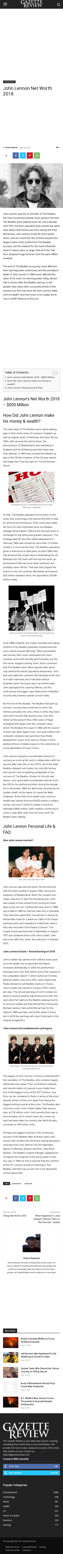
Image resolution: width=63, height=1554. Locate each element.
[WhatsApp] (37, 155)
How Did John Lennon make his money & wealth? (29, 382)
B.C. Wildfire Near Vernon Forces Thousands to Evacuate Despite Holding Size (37, 1401)
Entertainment (9, 82)
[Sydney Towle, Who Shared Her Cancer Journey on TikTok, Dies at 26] (10, 1372)
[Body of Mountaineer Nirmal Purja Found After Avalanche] (10, 1387)
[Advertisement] (31, 42)
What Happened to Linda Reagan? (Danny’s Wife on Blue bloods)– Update (47, 1219)
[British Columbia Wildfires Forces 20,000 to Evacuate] (10, 1342)
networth (28, 1183)
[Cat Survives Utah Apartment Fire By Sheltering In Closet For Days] (10, 1357)
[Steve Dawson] (32, 1243)
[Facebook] (16, 155)
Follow (54, 1473)
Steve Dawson (12, 147)
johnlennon (16, 1183)
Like (56, 1466)
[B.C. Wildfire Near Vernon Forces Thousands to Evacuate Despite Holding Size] (10, 1402)
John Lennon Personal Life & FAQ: (25, 387)
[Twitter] (23, 155)
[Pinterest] (30, 155)
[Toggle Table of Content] (53, 373)
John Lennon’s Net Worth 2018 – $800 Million (31, 377)
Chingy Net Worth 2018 (14, 1215)
